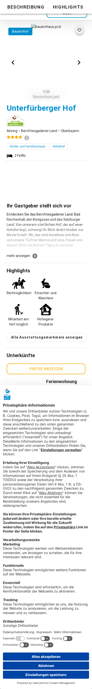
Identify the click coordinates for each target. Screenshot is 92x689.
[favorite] (79, 30)
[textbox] (46, 232)
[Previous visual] (13, 62)
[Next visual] (79, 62)
